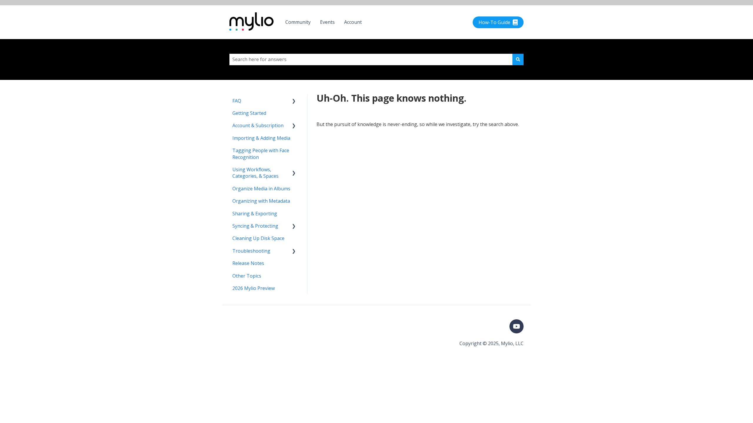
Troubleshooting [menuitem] (251, 251)
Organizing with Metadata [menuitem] (261, 201)
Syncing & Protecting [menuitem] (255, 226)
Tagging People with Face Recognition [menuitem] (260, 153)
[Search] (518, 59)
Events (327, 22)
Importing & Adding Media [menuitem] (261, 138)
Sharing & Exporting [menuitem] (254, 213)
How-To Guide (494, 22)
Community (298, 22)
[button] (294, 101)
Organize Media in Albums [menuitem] (261, 188)
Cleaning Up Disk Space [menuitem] (258, 238)
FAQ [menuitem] (236, 101)
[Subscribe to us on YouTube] (516, 326)
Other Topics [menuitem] (246, 276)
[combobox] (370, 59)
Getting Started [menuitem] (249, 113)
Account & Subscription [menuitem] (258, 125)
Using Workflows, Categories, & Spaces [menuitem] (255, 172)
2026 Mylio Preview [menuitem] (253, 288)
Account (353, 22)
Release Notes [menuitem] (248, 263)
